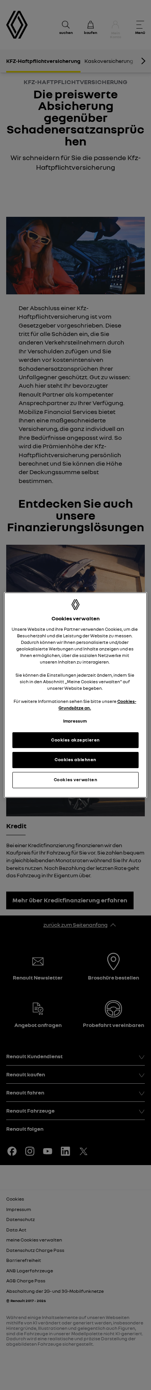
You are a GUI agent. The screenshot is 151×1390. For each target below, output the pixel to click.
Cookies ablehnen (75, 760)
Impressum (75, 721)
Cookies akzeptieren (75, 740)
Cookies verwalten (76, 779)
